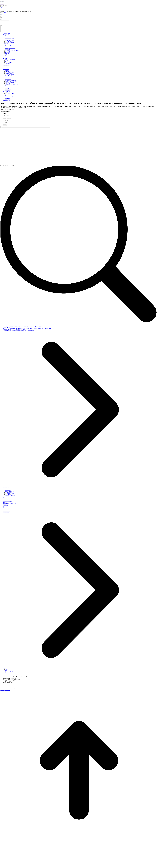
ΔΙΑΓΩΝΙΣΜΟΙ (6, 512)
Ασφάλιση (5, 502)
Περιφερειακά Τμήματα (10, 495)
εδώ (16, 109)
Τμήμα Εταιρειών (8, 494)
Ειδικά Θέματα (6, 507)
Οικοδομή (5, 506)
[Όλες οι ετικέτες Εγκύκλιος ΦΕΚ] (8, 115)
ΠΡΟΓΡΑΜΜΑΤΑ (6, 511)
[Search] (12, 5)
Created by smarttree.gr (5, 690)
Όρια (6, 670)
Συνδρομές (7, 672)
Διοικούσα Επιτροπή (9, 491)
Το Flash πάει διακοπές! (7, 327)
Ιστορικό (7, 489)
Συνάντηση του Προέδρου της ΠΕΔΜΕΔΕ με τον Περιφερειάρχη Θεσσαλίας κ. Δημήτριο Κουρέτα (22, 326)
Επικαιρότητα (5, 497)
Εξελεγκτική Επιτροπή (9, 493)
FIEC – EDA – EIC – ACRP (8, 500)
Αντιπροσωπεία (8, 492)
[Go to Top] (79, 848)
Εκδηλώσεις (5, 508)
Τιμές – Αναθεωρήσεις (9, 671)
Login (2, 7)
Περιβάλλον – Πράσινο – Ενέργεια (10, 503)
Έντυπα (6, 669)
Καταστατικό (7, 490)
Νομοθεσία (5, 504)
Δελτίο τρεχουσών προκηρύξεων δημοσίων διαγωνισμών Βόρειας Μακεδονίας (18, 330)
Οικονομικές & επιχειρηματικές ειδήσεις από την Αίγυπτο (14, 329)
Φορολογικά (5, 505)
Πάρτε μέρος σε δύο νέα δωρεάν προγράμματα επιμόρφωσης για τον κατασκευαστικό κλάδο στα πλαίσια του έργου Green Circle (28, 328)
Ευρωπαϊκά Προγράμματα (8, 498)
